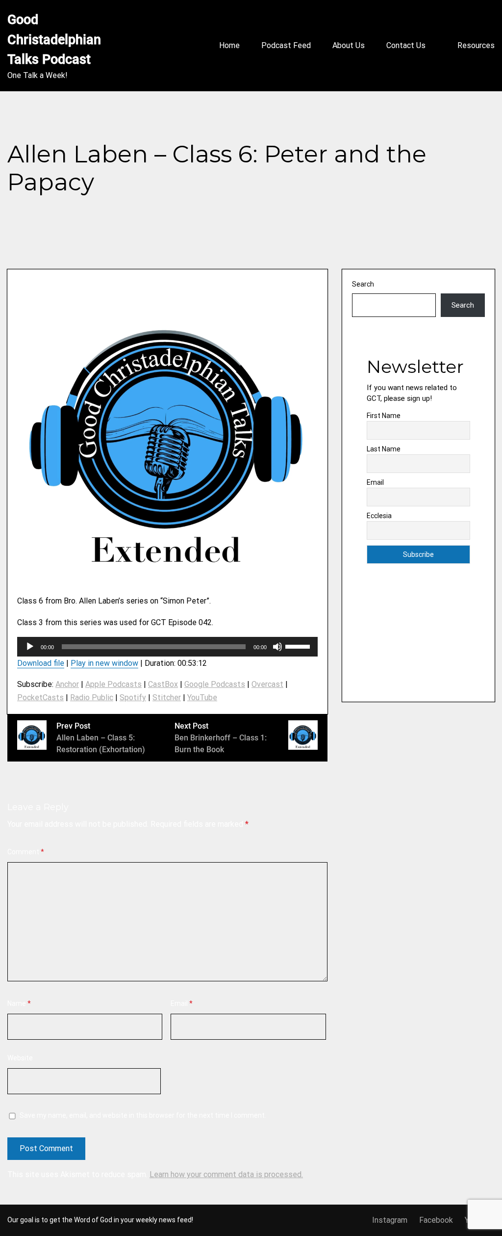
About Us (348, 45)
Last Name (384, 449)
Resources (476, 45)
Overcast (267, 684)
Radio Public (91, 697)
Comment (25, 852)
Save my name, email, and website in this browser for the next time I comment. (143, 1115)
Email (182, 1003)
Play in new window (104, 663)
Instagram (389, 1220)
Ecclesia (379, 516)
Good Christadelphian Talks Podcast (55, 39)
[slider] (299, 646)
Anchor (67, 684)
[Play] (30, 647)
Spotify (133, 697)
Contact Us (406, 45)
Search (363, 284)
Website (20, 1058)
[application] (167, 647)
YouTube (202, 697)
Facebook (436, 1220)
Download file (40, 663)
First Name (384, 416)
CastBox (163, 684)
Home (229, 45)
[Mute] (277, 647)
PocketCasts (40, 697)
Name (19, 1003)
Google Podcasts (214, 684)
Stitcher (166, 697)
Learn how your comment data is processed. (226, 1174)
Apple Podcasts (113, 684)
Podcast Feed (286, 45)
